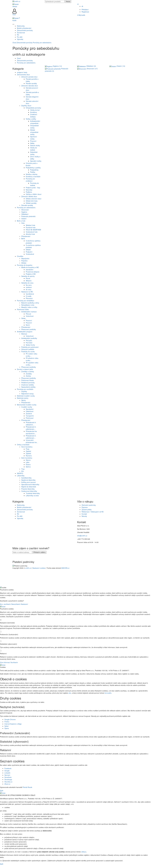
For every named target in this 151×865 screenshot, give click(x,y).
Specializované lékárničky (30, 484)
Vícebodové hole (31, 232)
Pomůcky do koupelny (24, 265)
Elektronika (21, 505)
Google (7, 771)
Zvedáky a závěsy (27, 371)
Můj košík (81, 15)
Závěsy (28, 376)
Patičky (32, 172)
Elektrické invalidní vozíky (26, 396)
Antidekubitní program (24, 331)
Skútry (23, 400)
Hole (23, 223)
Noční (28, 325)
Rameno (29, 456)
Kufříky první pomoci (28, 482)
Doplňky (24, 391)
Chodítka (20, 256)
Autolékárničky (26, 478)
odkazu (83, 852)
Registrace (85, 12)
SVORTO (20, 473)
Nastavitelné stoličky (28, 387)
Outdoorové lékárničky (29, 491)
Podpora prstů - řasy (33, 187)
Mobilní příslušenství (24, 507)
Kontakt (84, 514)
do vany (28, 289)
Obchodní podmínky (89, 505)
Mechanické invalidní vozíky (26, 405)
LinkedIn (7, 773)
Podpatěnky (34, 170)
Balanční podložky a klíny (30, 303)
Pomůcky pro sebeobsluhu (42, 42)
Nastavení (24, 604)
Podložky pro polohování (30, 347)
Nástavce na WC (27, 292)
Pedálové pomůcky (28, 382)
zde (69, 693)
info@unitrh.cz (82, 536)
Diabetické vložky (33, 153)
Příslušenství (25, 236)
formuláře (108, 693)
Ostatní (23, 218)
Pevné (28, 278)
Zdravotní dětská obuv (29, 196)
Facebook (7, 768)
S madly (28, 296)
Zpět (1, 790)
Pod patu (29, 340)
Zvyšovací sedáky (27, 385)
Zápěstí (28, 451)
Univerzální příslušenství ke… (32, 441)
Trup (23, 469)
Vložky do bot (35, 110)
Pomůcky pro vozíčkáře (25, 389)
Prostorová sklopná (32, 272)
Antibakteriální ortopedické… (35, 122)
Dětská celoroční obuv (33, 199)
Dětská (23, 263)
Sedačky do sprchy (28, 276)
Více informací (5, 662)
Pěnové (28, 314)
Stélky (32, 143)
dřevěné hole (30, 234)
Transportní (30, 416)
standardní (29, 269)
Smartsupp (8, 779)
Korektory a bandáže (33, 176)
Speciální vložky (35, 161)
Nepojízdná (25, 258)
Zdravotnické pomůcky (24, 42)
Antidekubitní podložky (29, 338)
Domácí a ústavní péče (25, 369)
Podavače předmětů (28, 216)
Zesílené (29, 413)
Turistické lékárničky (33, 493)
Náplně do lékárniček (28, 487)
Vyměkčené (30, 294)
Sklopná (28, 281)
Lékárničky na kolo (32, 495)
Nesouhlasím (15, 604)
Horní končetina (26, 447)
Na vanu (29, 285)
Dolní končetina (26, 458)
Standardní (29, 409)
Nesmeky (29, 190)
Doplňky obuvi (26, 105)
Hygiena (24, 212)
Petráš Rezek (27, 787)
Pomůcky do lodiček (34, 184)
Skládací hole (30, 225)
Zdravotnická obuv (23, 74)
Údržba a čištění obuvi (33, 194)
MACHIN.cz (65, 568)
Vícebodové (30, 254)
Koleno (28, 464)
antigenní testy (22, 72)
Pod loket (29, 343)
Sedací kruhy (30, 345)
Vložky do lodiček (33, 149)
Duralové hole (30, 227)
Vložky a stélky (31, 119)
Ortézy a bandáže (23, 444)
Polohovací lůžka (23, 309)
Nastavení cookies (38, 568)
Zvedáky (29, 374)
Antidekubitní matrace (29, 312)
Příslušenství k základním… (31, 423)
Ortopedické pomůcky (33, 108)
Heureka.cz (8, 782)
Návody (84, 516)
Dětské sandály (31, 203)
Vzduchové (29, 316)
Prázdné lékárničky (28, 489)
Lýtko (27, 462)
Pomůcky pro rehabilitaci (25, 300)
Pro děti (19, 516)
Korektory (33, 112)
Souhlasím (14, 662)
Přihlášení (85, 9)
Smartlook (7, 777)
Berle (23, 238)
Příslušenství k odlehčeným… (31, 428)
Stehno (28, 467)
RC (18, 514)
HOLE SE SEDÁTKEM (33, 230)
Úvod (14, 42)
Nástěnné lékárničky (28, 480)
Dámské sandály (27, 205)
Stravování (25, 210)
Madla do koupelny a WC (30, 267)
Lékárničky (20, 475)
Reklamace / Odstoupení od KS (92, 512)
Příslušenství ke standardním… (31, 432)
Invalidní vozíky (26, 407)
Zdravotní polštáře (27, 349)
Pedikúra (29, 192)
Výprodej (20, 518)
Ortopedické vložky (34, 126)
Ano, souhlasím (5, 604)
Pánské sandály (31, 83)
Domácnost (21, 512)
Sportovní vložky (33, 137)
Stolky (23, 318)
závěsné (29, 287)
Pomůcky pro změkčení (30, 180)
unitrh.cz (28, 568)
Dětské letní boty (31, 201)
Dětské (28, 249)
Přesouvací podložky (28, 329)
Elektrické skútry (22, 398)
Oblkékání (24, 214)
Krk (22, 471)
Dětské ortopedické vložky (34, 132)
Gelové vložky (35, 145)
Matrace (24, 334)
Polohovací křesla (27, 380)
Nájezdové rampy (27, 394)
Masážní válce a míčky (29, 307)
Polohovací (29, 418)
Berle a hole (21, 221)
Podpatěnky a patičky (33, 168)
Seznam (7, 775)
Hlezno (28, 460)
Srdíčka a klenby (31, 174)
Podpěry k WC (31, 274)
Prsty (27, 449)
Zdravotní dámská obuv (29, 86)
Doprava (85, 507)
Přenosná (29, 298)
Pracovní (33, 141)
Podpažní (29, 252)
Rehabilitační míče (27, 305)
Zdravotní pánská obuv (29, 77)
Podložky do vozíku (28, 351)
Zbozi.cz (7, 784)
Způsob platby (87, 509)
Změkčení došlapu (33, 115)
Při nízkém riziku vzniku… (31, 355)
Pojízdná (24, 261)
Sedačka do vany (27, 283)
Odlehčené (29, 411)
